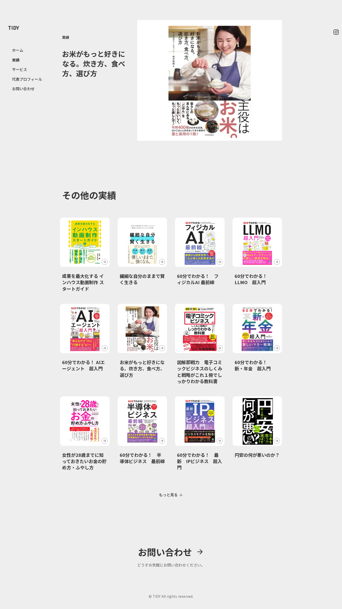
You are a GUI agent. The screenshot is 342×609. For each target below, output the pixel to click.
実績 (65, 37)
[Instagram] (336, 32)
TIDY (13, 27)
